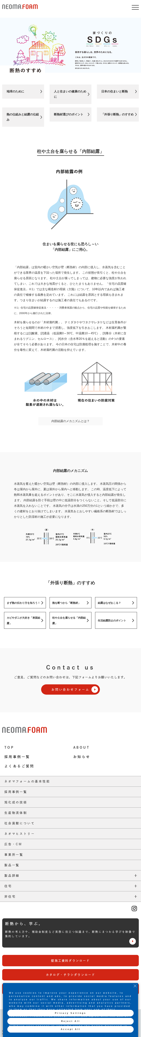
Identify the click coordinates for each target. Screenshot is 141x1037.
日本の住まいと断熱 (114, 91)
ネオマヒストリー (19, 834)
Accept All (70, 1029)
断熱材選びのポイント (68, 114)
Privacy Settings (70, 1013)
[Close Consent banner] (135, 986)
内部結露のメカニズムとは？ (70, 421)
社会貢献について (19, 823)
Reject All (70, 1021)
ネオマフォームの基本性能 (27, 781)
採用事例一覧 (17, 757)
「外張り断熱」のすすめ (117, 114)
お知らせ (82, 757)
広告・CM (13, 844)
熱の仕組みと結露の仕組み (23, 117)
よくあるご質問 (19, 766)
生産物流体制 (15, 813)
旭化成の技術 (15, 802)
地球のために (15, 91)
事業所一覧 (14, 855)
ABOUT (81, 747)
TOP (9, 747)
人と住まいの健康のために (70, 94)
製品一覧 (12, 865)
